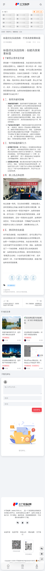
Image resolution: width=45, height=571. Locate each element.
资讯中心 (9, 32)
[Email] (27, 523)
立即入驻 (39, 12)
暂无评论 (6, 374)
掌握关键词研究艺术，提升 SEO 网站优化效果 (11, 333)
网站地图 (31, 532)
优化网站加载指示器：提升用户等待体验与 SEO (11, 361)
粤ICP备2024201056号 (28, 561)
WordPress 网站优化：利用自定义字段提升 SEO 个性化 (33, 362)
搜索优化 (15, 32)
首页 (3, 32)
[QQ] (22, 523)
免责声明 (15, 532)
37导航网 (18, 561)
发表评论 (36, 410)
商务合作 (23, 532)
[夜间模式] (42, 559)
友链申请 (7, 532)
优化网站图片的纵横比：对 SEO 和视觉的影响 (33, 333)
